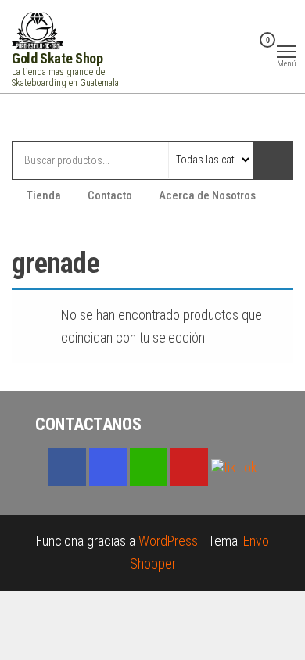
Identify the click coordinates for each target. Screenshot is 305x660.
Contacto (110, 195)
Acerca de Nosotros (207, 195)
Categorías (74, 119)
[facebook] (67, 467)
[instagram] (108, 467)
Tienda (44, 195)
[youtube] (189, 467)
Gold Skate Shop (57, 58)
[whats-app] (148, 467)
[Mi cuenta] (242, 50)
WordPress (168, 541)
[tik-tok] (234, 465)
